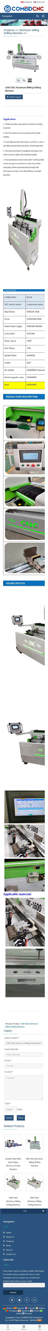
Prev (9, 57)
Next (39, 57)
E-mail (8, 1060)
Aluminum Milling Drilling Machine (21, 32)
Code (8, 1103)
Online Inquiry (15, 97)
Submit (9, 1118)
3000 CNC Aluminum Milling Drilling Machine (34, 1201)
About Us (10, 1237)
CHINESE (27, 2)
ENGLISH (40, 2)
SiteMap (32, 1320)
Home (8, 1232)
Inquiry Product (12, 1038)
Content (9, 1072)
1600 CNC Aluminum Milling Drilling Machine (13, 1201)
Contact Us (11, 1254)
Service (9, 1250)
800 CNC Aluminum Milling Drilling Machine (34, 1162)
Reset (20, 1118)
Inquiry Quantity (11, 1049)
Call (7, 1329)
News (8, 1245)
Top (39, 1329)
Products (9, 30)
